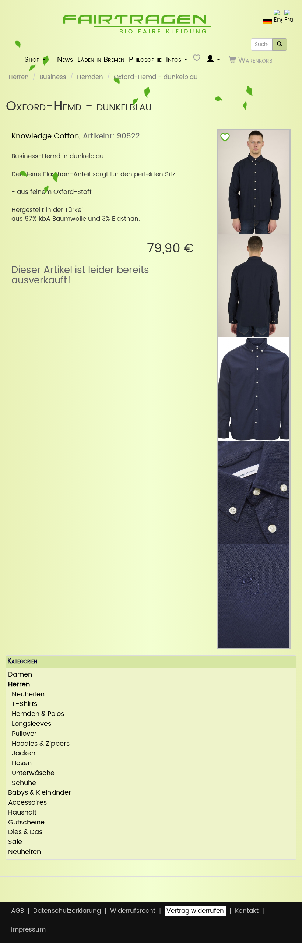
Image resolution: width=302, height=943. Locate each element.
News (65, 59)
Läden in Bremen (100, 59)
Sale (15, 842)
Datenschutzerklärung (67, 911)
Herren (18, 77)
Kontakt (247, 911)
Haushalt (22, 813)
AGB (17, 911)
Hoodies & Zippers (39, 744)
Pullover (22, 734)
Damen (20, 675)
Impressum (28, 930)
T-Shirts (22, 704)
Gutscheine (26, 823)
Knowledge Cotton (45, 136)
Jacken (21, 754)
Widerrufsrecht (132, 911)
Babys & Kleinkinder (39, 793)
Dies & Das (25, 832)
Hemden (90, 77)
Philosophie (145, 59)
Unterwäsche (31, 773)
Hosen (20, 764)
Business (52, 77)
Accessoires (27, 803)
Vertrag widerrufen (195, 911)
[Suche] (279, 44)
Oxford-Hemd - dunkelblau (156, 77)
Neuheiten (26, 695)
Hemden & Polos (36, 714)
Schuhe (22, 783)
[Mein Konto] (213, 60)
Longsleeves (29, 724)
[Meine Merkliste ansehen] (197, 60)
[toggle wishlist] (225, 139)
